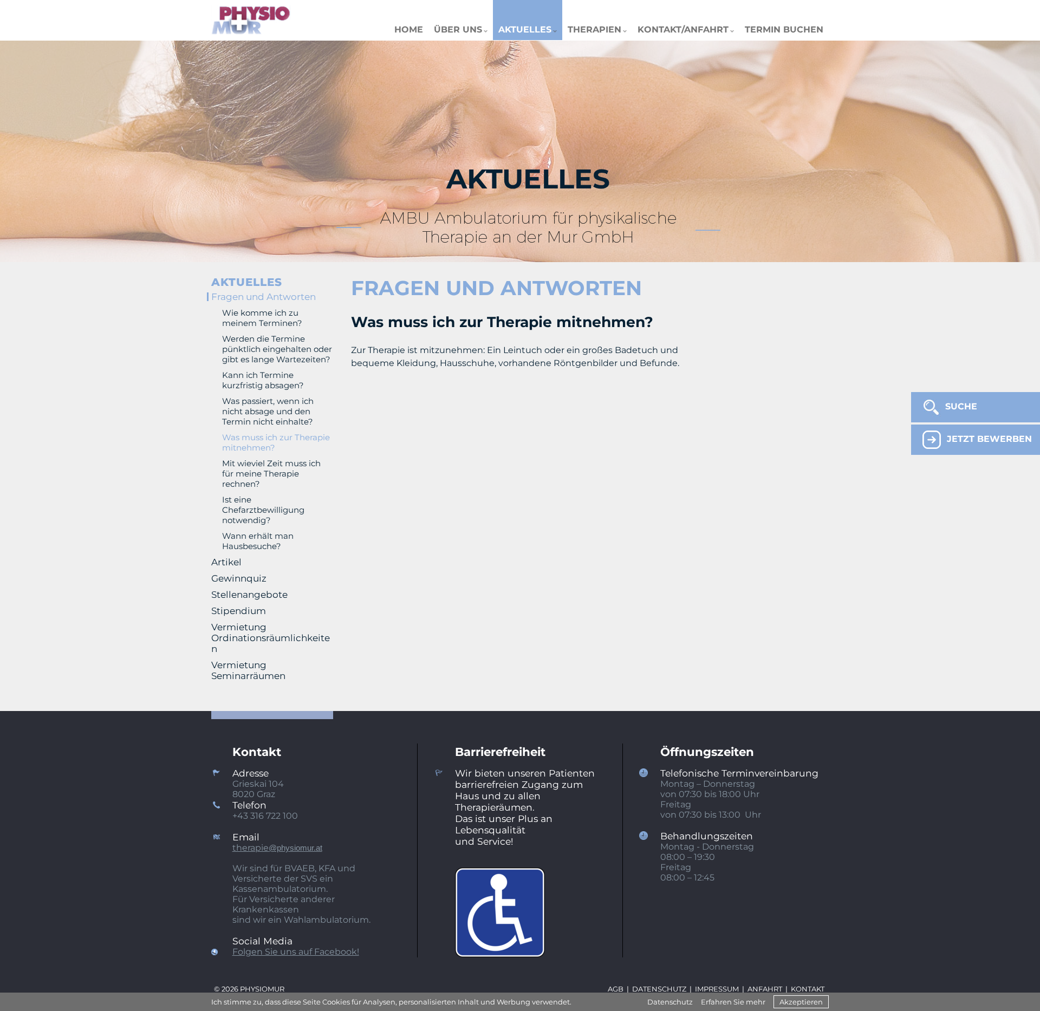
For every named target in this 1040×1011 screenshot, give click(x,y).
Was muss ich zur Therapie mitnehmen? (276, 442)
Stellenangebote (249, 594)
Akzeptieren (801, 1001)
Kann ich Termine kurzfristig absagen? (263, 380)
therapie (277, 848)
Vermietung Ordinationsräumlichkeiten (270, 638)
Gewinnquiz (238, 578)
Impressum (717, 988)
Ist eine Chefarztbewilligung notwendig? (263, 509)
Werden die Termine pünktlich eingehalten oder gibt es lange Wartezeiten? (277, 349)
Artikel (226, 562)
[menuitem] (408, 20)
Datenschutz (670, 1001)
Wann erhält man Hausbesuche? (258, 541)
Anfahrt (765, 988)
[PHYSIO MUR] (250, 20)
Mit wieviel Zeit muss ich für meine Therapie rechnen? (271, 473)
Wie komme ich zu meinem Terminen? (262, 318)
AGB (615, 988)
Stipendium (238, 610)
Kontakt (807, 988)
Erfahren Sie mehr (733, 1001)
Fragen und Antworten (263, 296)
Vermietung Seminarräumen (248, 670)
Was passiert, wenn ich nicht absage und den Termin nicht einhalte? (268, 411)
